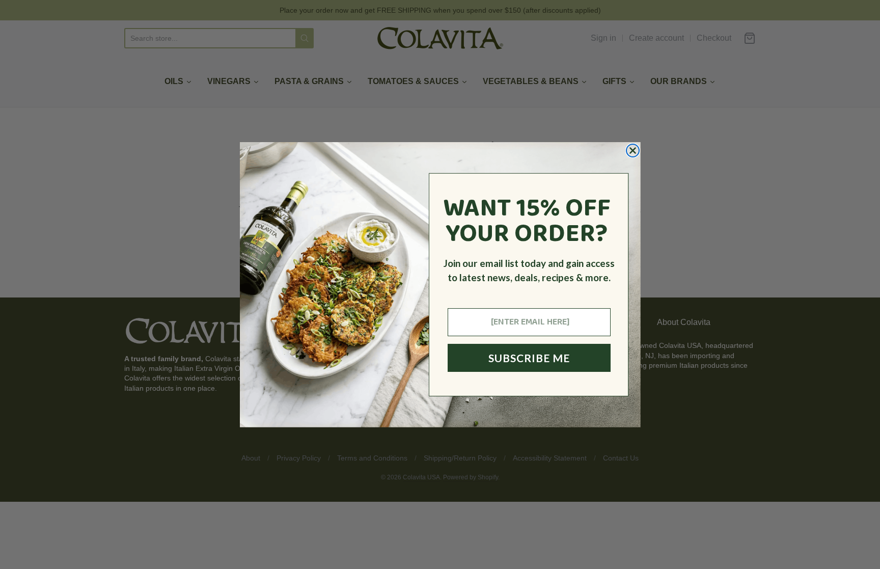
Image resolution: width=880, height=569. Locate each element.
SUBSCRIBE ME (529, 357)
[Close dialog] (632, 150)
